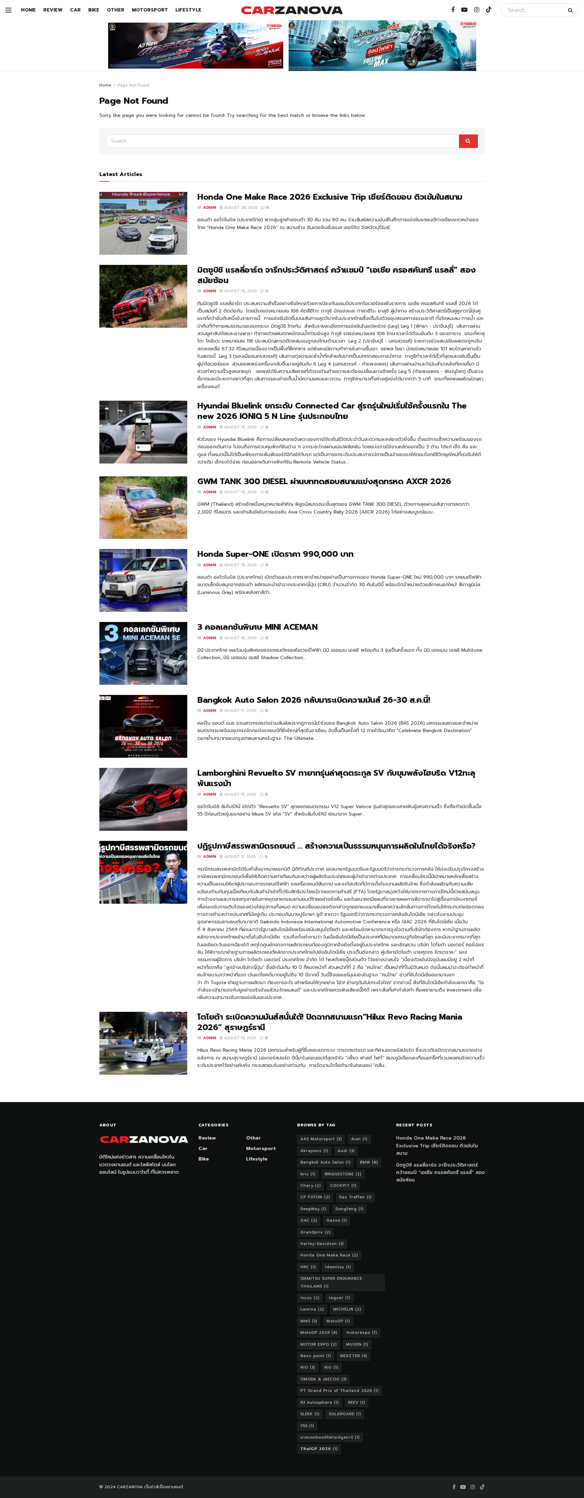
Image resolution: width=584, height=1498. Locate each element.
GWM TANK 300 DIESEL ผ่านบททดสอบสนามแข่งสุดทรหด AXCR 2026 (324, 481)
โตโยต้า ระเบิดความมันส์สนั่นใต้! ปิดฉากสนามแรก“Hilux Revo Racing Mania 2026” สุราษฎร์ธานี (329, 1022)
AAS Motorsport (321, 1139)
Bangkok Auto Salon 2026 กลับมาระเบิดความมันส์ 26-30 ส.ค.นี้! (313, 700)
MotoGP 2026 (318, 1332)
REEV (356, 1402)
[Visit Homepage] (292, 10)
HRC (308, 1267)
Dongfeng (349, 1209)
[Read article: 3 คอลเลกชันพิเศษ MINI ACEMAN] (143, 653)
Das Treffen (355, 1197)
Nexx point (315, 1356)
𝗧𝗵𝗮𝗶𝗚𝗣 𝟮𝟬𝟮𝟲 (319, 1449)
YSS (307, 1426)
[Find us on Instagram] (476, 10)
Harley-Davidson (322, 1244)
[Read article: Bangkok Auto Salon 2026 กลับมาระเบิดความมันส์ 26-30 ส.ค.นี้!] (143, 726)
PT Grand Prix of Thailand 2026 (339, 1391)
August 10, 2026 (239, 1038)
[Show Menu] (8, 10)
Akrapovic (314, 1151)
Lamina (312, 1309)
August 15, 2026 (239, 794)
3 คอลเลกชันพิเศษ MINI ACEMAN (260, 627)
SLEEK (309, 1414)
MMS (308, 1321)
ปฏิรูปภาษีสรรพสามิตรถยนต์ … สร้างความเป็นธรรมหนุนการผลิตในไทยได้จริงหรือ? (336, 846)
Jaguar (339, 1298)
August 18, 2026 (240, 638)
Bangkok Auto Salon (325, 1162)
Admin (209, 207)
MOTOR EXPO (318, 1344)
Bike (93, 10)
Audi (346, 1151)
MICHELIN (347, 1309)
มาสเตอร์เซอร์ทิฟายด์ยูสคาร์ (330, 1437)
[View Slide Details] (195, 46)
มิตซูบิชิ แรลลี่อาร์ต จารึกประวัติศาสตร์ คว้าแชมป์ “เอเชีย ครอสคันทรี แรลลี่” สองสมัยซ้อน (336, 275)
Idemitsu (338, 1267)
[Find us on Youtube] (464, 10)
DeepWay (313, 1209)
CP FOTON (315, 1197)
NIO (307, 1367)
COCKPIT (343, 1186)
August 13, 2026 (239, 856)
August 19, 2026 (240, 291)
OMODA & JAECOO (323, 1379)
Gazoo (336, 1220)
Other (115, 10)
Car (75, 10)
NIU (331, 1367)
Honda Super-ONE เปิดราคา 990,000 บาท (275, 554)
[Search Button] (572, 10)
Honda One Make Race (329, 1255)
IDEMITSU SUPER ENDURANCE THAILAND (331, 1282)
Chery (310, 1186)
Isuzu (309, 1298)
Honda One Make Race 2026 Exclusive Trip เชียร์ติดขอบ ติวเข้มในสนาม (329, 197)
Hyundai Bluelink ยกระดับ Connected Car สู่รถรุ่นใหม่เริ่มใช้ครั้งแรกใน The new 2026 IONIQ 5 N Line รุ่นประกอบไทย (332, 411)
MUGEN (357, 1344)
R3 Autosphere (319, 1402)
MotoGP (338, 1321)
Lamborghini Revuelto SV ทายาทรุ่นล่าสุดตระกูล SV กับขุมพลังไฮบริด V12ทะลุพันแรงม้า (336, 778)
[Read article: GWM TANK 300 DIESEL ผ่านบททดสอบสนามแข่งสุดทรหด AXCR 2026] (143, 507)
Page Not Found (133, 85)
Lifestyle (188, 10)
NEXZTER (353, 1356)
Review (53, 10)
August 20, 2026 (240, 207)
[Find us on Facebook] (453, 10)
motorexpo (361, 1332)
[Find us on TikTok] (488, 10)
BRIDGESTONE (343, 1174)
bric (307, 1174)
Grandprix (315, 1232)
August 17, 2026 (239, 711)
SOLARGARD (345, 1414)
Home (28, 10)
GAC (308, 1220)
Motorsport (150, 10)
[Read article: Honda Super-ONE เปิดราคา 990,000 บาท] (143, 580)
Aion (359, 1139)
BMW (369, 1162)
